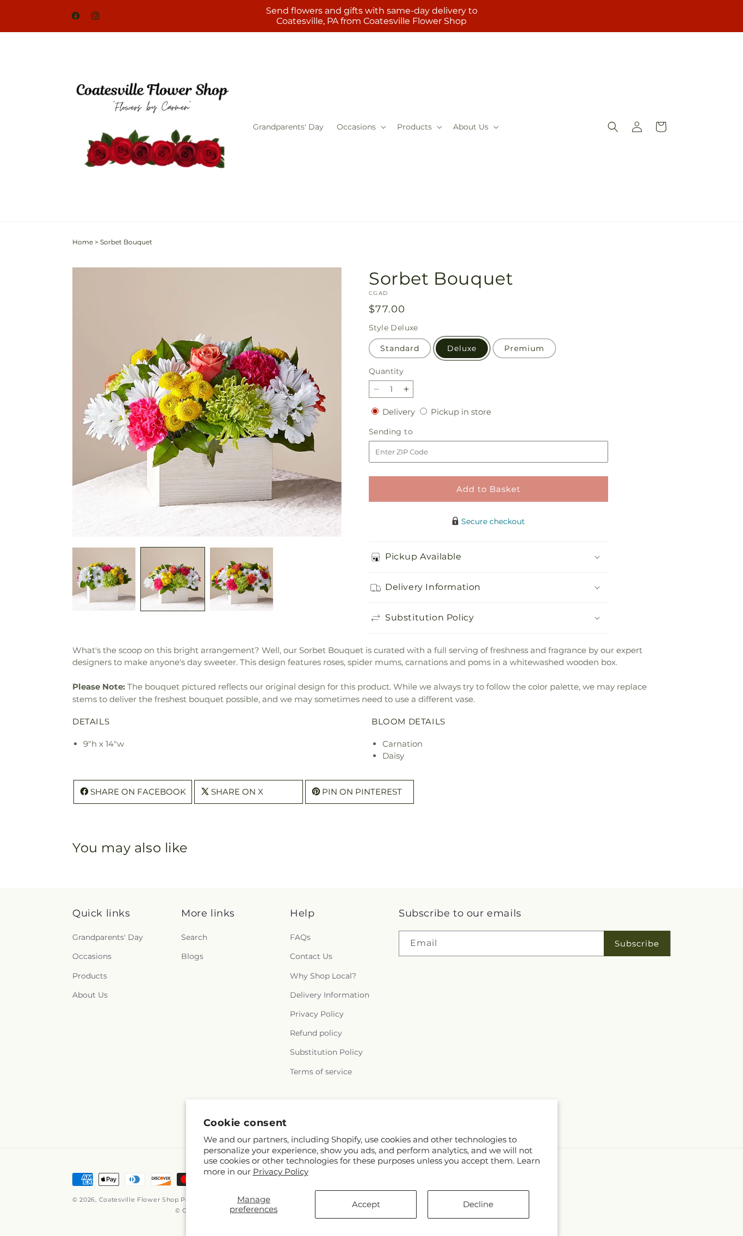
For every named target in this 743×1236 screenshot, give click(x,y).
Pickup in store (461, 412)
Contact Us (311, 957)
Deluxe (461, 348)
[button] (360, 126)
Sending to (407, 432)
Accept (366, 1204)
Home (82, 242)
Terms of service (321, 1072)
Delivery (399, 412)
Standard (399, 348)
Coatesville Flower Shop (140, 1199)
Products (89, 976)
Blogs (192, 957)
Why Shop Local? (323, 976)
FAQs (300, 938)
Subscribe (637, 943)
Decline (478, 1204)
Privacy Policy (280, 1171)
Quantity (386, 371)
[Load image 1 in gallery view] (103, 579)
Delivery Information (329, 995)
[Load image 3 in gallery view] (241, 579)
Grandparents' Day (107, 938)
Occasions (92, 957)
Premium (524, 348)
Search (194, 938)
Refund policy (316, 1033)
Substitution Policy (326, 1052)
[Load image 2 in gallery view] (172, 579)
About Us (90, 995)
